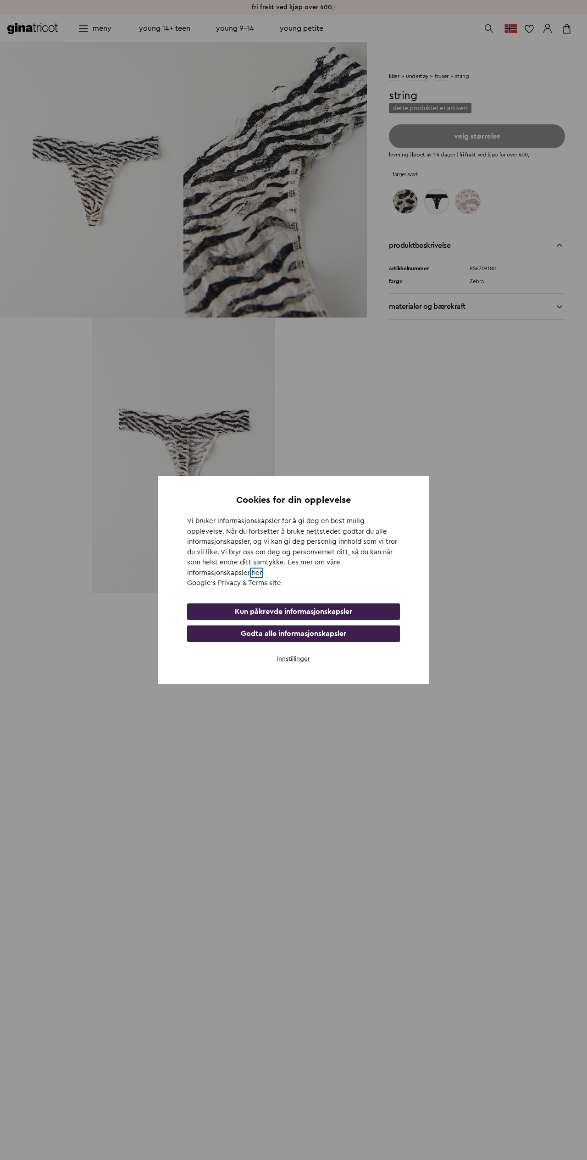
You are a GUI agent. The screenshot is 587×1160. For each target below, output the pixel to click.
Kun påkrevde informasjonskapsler (293, 611)
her (256, 572)
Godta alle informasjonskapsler (293, 633)
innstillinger (293, 659)
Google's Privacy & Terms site (234, 583)
